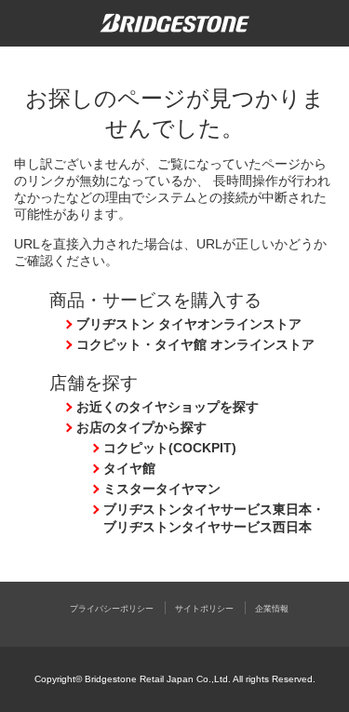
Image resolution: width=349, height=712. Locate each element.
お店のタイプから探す (141, 427)
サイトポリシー (204, 608)
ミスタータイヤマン (162, 488)
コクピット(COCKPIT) (169, 447)
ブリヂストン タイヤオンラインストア (189, 323)
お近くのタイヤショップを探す (167, 406)
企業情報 (272, 608)
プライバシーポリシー (112, 608)
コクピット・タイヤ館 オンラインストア (195, 344)
